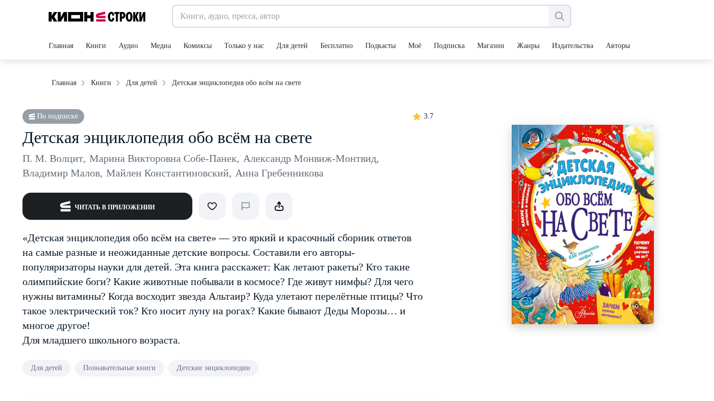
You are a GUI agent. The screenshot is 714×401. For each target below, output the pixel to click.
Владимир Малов (62, 173)
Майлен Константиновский (169, 173)
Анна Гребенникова (279, 173)
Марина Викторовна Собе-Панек (164, 158)
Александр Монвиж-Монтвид (311, 158)
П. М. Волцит (54, 158)
